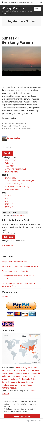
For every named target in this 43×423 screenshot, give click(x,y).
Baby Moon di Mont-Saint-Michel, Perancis (20, 266)
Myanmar (5, 379)
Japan (18, 376)
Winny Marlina (13, 8)
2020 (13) (9, 204)
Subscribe (8, 237)
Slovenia (21, 382)
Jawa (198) (9, 166)
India (4, 376)
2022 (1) (8, 198)
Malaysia (14, 379)
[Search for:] (21, 147)
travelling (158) (11, 171)
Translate (20, 215)
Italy (13, 376)
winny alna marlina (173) (15, 169)
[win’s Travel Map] (21, 348)
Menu (38, 9)
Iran (8, 376)
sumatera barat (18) (13, 183)
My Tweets (6, 296)
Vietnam (5, 388)
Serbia (4, 382)
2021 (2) (8, 201)
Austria (19, 367)
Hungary (26, 373)
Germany (35, 370)
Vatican (30, 385)
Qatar (33, 379)
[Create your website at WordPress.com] (21, 2)
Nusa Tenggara (20, 126)
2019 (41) (9, 207)
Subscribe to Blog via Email (16, 220)
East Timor (14, 385)
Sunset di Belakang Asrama (18, 40)
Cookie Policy (22, 411)
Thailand (5, 385)
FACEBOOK (7, 245)
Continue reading (9, 118)
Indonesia (36, 373)
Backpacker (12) (11, 189)
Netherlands (24, 379)
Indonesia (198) (11, 163)
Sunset (14, 129)
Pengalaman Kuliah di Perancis (15, 271)
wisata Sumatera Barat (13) (17, 186)
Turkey (23, 385)
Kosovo (13, 388)
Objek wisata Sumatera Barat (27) (19, 180)
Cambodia (26, 376)
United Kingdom (15, 373)
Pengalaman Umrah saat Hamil (15, 261)
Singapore (12, 382)
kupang (6, 126)
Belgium (26, 367)
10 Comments (26, 128)
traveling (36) (10, 178)
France (4, 373)
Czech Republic (23, 370)
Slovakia (29, 382)
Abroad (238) (10, 160)
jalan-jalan (7, 129)
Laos (33, 376)
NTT (12, 126)
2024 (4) (8, 195)
